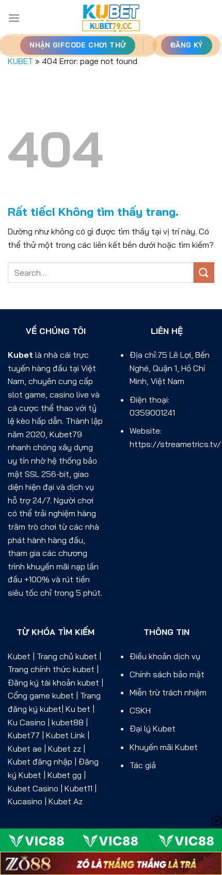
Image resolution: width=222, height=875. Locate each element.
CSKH (140, 710)
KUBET (20, 61)
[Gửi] (204, 272)
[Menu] (14, 17)
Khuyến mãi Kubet (164, 747)
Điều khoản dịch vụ (165, 656)
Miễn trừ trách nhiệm (168, 692)
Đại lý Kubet (153, 728)
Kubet (20, 354)
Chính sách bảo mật (167, 674)
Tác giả (143, 765)
